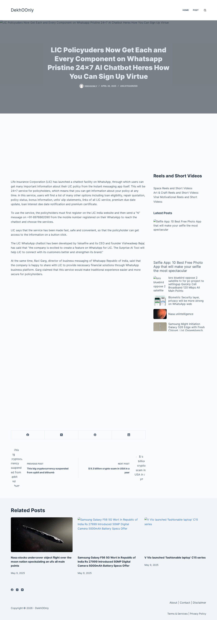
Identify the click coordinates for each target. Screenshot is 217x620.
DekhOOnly (22, 10)
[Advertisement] (78, 147)
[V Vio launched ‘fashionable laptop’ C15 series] (175, 534)
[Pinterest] (95, 435)
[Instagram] (17, 589)
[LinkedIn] (128, 435)
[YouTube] (22, 589)
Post (196, 10)
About (174, 602)
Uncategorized (129, 86)
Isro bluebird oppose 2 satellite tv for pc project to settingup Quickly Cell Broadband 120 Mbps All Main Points (186, 284)
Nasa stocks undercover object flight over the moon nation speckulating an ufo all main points (41, 561)
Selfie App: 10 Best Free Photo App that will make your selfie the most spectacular (178, 267)
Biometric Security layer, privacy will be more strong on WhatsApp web (186, 300)
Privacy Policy (198, 613)
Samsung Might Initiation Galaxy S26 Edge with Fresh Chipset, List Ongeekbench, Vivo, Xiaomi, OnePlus (186, 328)
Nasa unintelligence (180, 314)
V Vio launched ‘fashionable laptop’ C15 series (175, 557)
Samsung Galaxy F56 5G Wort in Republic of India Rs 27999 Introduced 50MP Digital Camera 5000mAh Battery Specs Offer (107, 561)
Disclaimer (199, 602)
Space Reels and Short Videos (172, 188)
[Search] (205, 10)
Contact (185, 602)
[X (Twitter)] (61, 435)
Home (186, 10)
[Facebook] (28, 435)
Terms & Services (177, 613)
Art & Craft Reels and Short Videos (175, 192)
